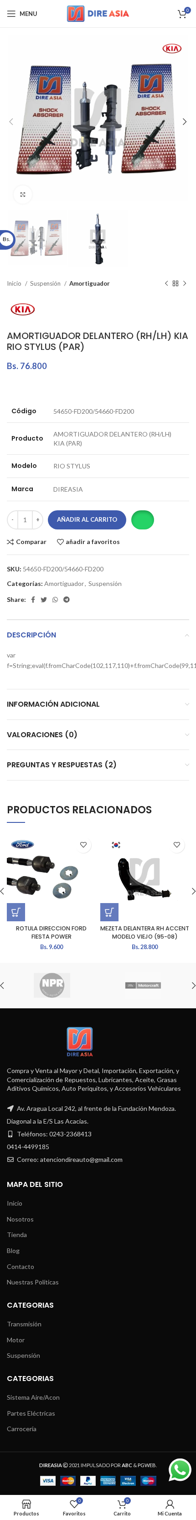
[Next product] (184, 283)
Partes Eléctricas (31, 1413)
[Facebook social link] (33, 600)
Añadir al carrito (87, 519)
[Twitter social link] (44, 600)
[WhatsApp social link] (55, 600)
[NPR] (52, 985)
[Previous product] (166, 283)
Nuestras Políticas (33, 1282)
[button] (142, 519)
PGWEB (147, 1465)
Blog (13, 1250)
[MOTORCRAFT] (143, 985)
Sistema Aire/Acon (33, 1397)
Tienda (17, 1234)
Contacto (20, 1266)
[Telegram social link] (66, 600)
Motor (16, 1340)
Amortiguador (89, 283)
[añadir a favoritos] (83, 845)
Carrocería (21, 1429)
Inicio (15, 283)
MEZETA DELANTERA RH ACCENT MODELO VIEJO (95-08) (144, 932)
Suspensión (46, 283)
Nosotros (20, 1219)
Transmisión (24, 1324)
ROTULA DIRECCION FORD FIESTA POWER (51, 932)
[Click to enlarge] (23, 194)
